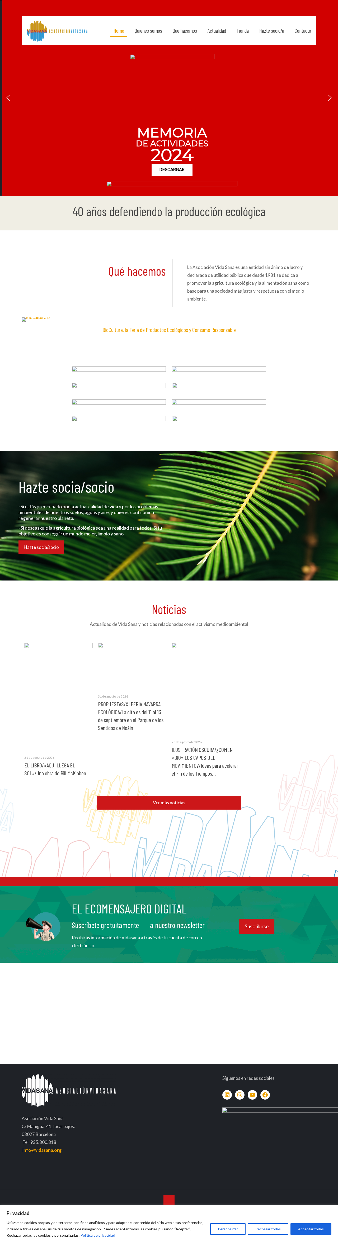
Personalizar (228, 1229)
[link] (119, 373)
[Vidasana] (57, 30)
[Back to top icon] (169, 1200)
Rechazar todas (268, 1229)
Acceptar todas (311, 1229)
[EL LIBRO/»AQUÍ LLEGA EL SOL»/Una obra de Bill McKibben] (58, 696)
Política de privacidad (98, 1235)
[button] (8, 98)
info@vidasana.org (42, 1150)
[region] (169, 1224)
